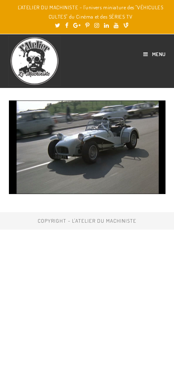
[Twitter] (58, 25)
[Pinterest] (87, 25)
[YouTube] (116, 25)
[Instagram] (97, 25)
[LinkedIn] (106, 25)
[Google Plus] (77, 25)
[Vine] (124, 25)
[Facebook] (67, 25)
